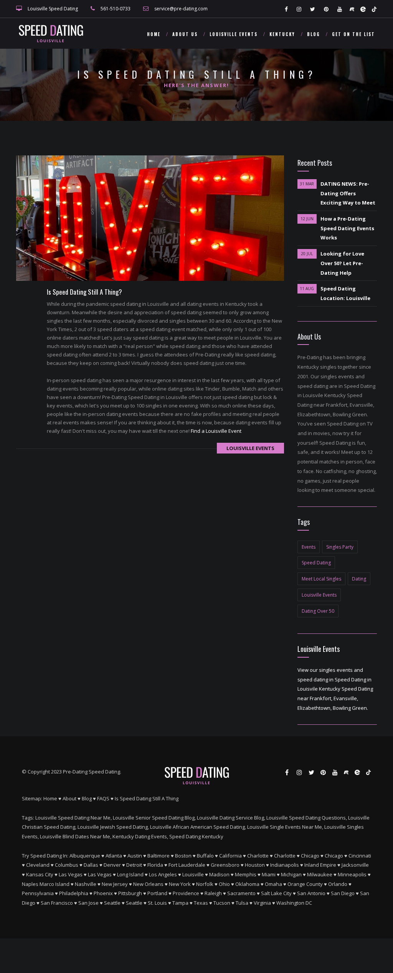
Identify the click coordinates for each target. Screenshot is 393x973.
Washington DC (294, 902)
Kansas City (39, 874)
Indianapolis (284, 864)
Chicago (310, 855)
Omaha (273, 884)
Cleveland (38, 864)
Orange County (305, 884)
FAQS (103, 798)
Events (308, 547)
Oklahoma (247, 884)
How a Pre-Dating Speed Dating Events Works (347, 228)
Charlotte (258, 855)
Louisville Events (234, 34)
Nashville (85, 884)
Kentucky (282, 34)
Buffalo (205, 855)
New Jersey (115, 884)
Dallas (91, 864)
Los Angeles (163, 874)
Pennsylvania (38, 893)
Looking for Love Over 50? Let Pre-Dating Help (342, 263)
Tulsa (242, 902)
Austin (134, 855)
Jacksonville (355, 864)
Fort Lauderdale (186, 864)
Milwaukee (319, 874)
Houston (255, 864)
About (69, 798)
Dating (359, 579)
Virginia (262, 902)
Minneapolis (352, 874)
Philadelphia (73, 893)
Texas (201, 902)
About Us (185, 34)
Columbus (66, 864)
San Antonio (311, 893)
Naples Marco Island (45, 884)
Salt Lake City (276, 893)
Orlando (337, 884)
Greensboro (225, 864)
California (230, 855)
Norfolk (204, 884)
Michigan (291, 874)
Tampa (180, 902)
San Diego (343, 893)
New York (180, 884)
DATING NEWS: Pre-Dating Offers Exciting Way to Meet (347, 193)
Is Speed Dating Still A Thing (146, 798)
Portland (157, 893)
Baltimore (158, 855)
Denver (112, 864)
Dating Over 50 (318, 611)
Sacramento (241, 893)
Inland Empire (320, 864)
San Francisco (57, 902)
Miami (269, 874)
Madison (219, 874)
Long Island (130, 874)
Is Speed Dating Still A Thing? (84, 292)
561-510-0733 (115, 8)
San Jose (88, 902)
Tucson (221, 902)
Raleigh (213, 893)
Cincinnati (359, 855)
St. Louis (157, 902)
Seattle (112, 902)
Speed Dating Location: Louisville (345, 293)
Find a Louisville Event (216, 430)
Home (153, 34)
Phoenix (103, 893)
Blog (313, 34)
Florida (155, 864)
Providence (186, 893)
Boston (183, 855)
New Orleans (148, 884)
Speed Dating (316, 562)
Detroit (134, 864)
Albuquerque (84, 855)
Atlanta (114, 855)
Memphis (245, 874)
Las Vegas (71, 874)
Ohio (224, 884)
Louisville (193, 874)
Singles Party (339, 547)
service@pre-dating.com (181, 8)
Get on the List (353, 34)
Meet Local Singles (321, 579)
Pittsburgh (130, 893)
